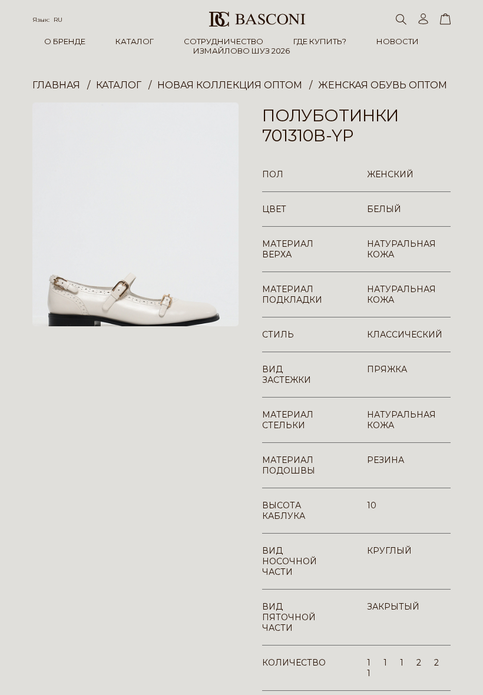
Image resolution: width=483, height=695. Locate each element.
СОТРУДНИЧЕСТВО (223, 41)
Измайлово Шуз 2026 (241, 50)
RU (58, 20)
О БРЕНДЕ (64, 41)
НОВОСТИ (397, 41)
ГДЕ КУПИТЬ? (319, 41)
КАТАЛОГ (134, 41)
